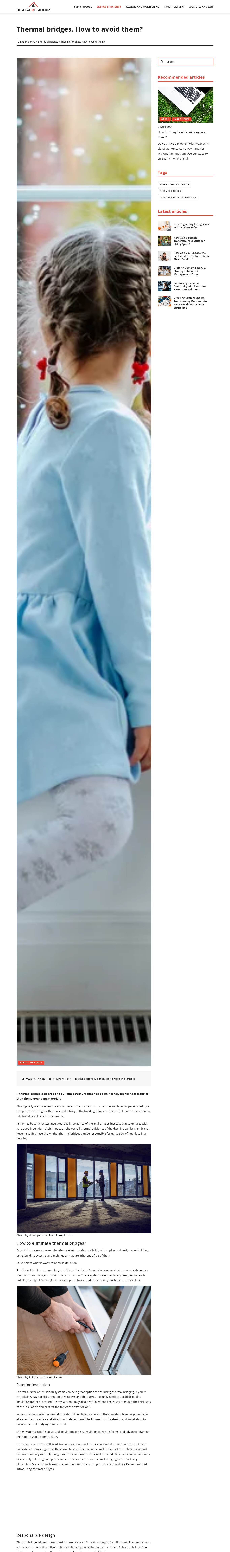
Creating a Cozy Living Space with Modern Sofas (192, 225)
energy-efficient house (174, 184)
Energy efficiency (109, 6)
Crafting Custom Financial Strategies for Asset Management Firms (190, 271)
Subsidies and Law (201, 6)
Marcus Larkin (35, 1079)
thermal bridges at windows (178, 197)
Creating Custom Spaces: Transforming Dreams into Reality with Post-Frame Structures (190, 302)
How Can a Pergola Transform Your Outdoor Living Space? (189, 241)
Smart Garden (174, 6)
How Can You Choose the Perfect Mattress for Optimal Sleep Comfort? (192, 256)
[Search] (162, 62)
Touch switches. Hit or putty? (177, 132)
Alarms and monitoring (142, 6)
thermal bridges (170, 191)
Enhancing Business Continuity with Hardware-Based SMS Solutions (191, 286)
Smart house (83, 6)
